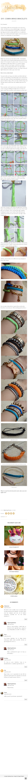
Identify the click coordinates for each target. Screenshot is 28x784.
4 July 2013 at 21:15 (10, 685)
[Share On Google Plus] (14, 513)
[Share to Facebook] (6, 513)
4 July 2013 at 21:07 (7, 671)
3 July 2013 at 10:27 (7, 607)
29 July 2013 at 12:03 (7, 694)
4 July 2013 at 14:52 (10, 649)
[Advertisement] (14, 757)
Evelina (6, 658)
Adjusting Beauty (11, 622)
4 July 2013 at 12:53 (7, 636)
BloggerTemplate (21, 776)
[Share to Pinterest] (11, 513)
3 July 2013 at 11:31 (10, 624)
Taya (5, 634)
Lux (5, 670)
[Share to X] (9, 513)
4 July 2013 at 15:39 (7, 659)
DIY (6, 516)
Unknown (6, 606)
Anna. (5, 692)
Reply (26, 619)
